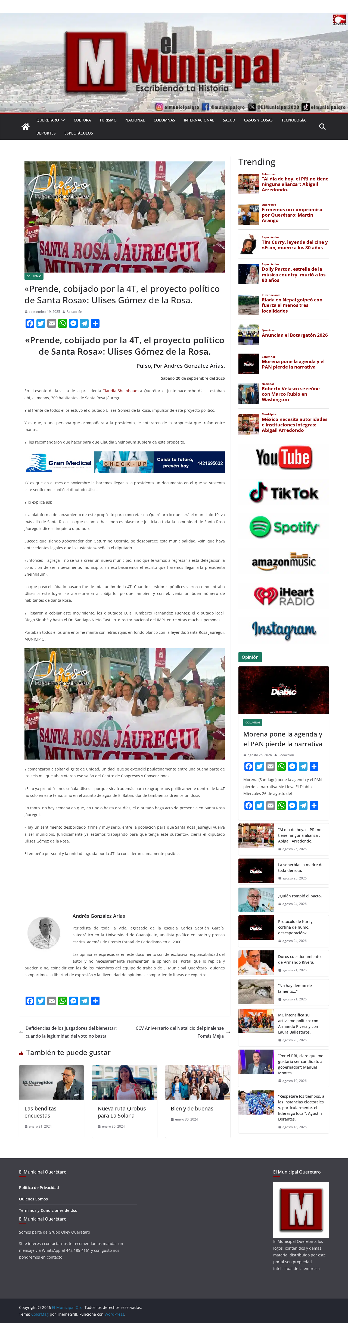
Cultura (82, 120)
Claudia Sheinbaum (120, 390)
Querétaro (47, 120)
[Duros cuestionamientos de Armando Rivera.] (256, 963)
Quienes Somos (33, 1199)
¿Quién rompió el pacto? (300, 895)
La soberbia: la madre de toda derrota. (301, 867)
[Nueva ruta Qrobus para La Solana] (124, 1069)
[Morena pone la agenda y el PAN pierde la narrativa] (283, 690)
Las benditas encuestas (40, 1112)
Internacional (199, 120)
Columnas (164, 120)
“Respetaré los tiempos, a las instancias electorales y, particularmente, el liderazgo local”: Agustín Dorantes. (301, 1108)
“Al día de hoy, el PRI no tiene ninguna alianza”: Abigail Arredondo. (299, 835)
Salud (229, 120)
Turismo (108, 120)
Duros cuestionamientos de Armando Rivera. (300, 959)
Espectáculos (78, 133)
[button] (62, 120)
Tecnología (293, 120)
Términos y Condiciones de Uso (48, 1210)
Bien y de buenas (192, 1108)
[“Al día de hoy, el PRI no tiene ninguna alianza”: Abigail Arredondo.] (256, 839)
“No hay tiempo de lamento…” (295, 988)
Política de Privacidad (39, 1187)
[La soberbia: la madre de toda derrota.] (256, 872)
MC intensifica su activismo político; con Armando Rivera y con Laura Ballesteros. (298, 1023)
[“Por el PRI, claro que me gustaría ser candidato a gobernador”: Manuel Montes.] (256, 1068)
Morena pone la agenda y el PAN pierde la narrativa (282, 738)
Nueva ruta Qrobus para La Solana (122, 1112)
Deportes (46, 133)
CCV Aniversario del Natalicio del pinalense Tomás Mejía (180, 1032)
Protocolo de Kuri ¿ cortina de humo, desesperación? (295, 927)
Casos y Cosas (258, 120)
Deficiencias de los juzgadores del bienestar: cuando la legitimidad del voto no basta (71, 1032)
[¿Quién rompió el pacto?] (256, 900)
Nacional (135, 120)
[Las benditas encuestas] (51, 1069)
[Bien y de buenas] (197, 1069)
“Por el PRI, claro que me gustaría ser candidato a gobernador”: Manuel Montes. (300, 1064)
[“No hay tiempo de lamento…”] (256, 992)
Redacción (74, 311)
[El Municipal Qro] (174, 17)
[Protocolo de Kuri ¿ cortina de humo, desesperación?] (256, 931)
